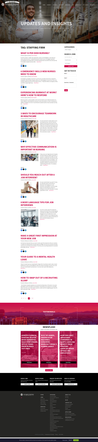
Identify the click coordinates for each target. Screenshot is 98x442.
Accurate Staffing (53, 396)
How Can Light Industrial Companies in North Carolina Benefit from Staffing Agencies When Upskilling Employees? (67, 344)
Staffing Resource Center (69, 420)
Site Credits (61, 434)
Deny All (70, 440)
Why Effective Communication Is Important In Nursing (38, 148)
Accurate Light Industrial (54, 397)
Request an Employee (44, 409)
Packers (51, 403)
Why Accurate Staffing (44, 400)
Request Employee (56, 384)
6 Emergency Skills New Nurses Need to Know (38, 72)
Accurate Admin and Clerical (55, 410)
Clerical (51, 412)
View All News (49, 370)
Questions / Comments (69, 82)
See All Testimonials (49, 315)
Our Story (66, 396)
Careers (48, 4)
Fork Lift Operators (53, 401)
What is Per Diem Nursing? (35, 53)
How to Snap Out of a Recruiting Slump (39, 279)
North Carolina (67, 406)
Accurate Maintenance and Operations (56, 418)
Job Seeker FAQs (43, 404)
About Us (67, 4)
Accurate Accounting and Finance (55, 416)
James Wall (34, 118)
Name (65, 73)
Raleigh (66, 408)
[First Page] (22, 298)
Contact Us (78, 4)
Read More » (39, 61)
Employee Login (91, 1)
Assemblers (52, 399)
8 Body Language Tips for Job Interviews (37, 203)
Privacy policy (65, 440)
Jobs (41, 397)
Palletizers (52, 429)
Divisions (61, 4)
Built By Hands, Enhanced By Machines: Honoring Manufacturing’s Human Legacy (49, 340)
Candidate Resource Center (70, 418)
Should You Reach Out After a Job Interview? (38, 176)
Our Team (67, 397)
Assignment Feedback (69, 404)
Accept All (76, 440)
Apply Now (85, 4)
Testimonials (42, 401)
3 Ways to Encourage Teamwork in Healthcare (38, 115)
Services (55, 4)
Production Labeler (53, 430)
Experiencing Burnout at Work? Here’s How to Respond (39, 94)
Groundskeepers (53, 407)
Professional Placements (54, 421)
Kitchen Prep (52, 423)
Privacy (56, 434)
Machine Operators (53, 400)
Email (65, 78)
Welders (51, 405)
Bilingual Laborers (53, 422)
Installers (51, 408)
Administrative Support (54, 414)
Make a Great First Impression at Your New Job (39, 237)
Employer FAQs (43, 411)
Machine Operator (53, 425)
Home (44, 4)
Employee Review (68, 405)
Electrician (52, 419)
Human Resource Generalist (55, 411)
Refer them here (42, 384)
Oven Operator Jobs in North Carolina (56, 426)
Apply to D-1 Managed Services (70, 414)
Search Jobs (71, 66)
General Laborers (53, 404)
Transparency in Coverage (49, 434)
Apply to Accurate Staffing (69, 413)
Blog (73, 4)
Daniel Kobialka (34, 55)
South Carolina (67, 409)
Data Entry (52, 415)
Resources (92, 4)
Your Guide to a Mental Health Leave (38, 258)
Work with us (71, 384)
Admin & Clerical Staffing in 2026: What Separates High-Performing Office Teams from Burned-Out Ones (29, 342)
